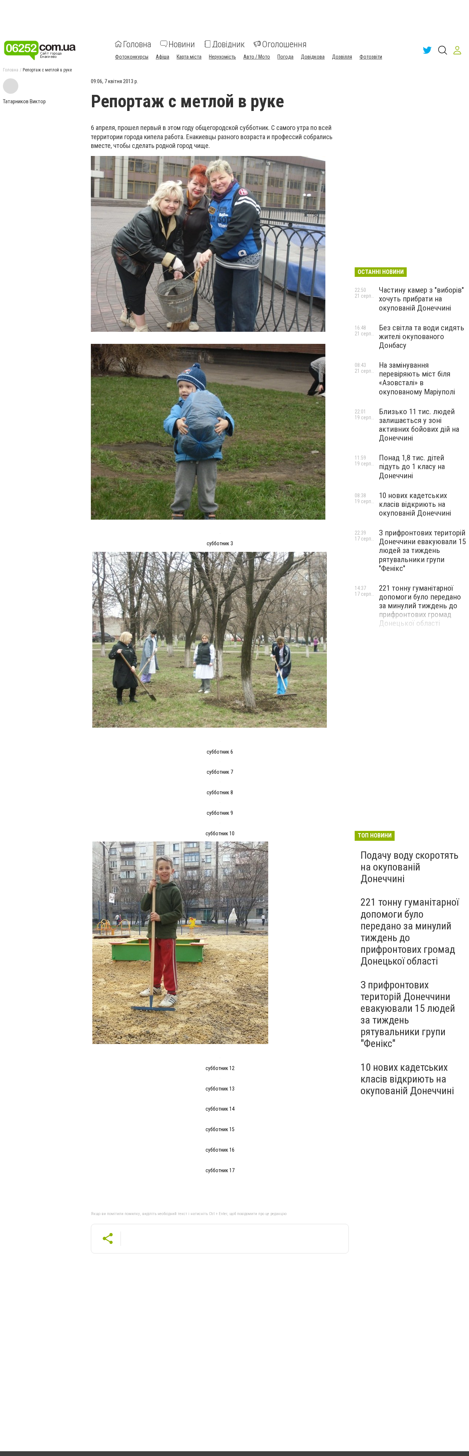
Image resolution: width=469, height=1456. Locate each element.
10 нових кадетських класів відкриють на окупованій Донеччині (415, 504)
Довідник (228, 44)
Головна (137, 44)
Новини (182, 44)
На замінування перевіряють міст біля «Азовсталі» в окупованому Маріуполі (417, 378)
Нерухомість (222, 56)
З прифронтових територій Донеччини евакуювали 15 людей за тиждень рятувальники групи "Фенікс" (422, 550)
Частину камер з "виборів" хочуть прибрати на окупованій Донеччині (421, 299)
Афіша (162, 56)
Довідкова (313, 56)
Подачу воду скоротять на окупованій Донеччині (409, 867)
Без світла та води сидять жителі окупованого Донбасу (421, 336)
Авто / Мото (256, 56)
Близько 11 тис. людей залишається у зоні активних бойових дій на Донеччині (419, 424)
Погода (285, 56)
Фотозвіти (370, 56)
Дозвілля (342, 56)
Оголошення (284, 44)
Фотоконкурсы (131, 56)
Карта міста (189, 56)
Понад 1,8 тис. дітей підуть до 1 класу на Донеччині (412, 466)
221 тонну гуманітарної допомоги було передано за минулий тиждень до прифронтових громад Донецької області (420, 606)
